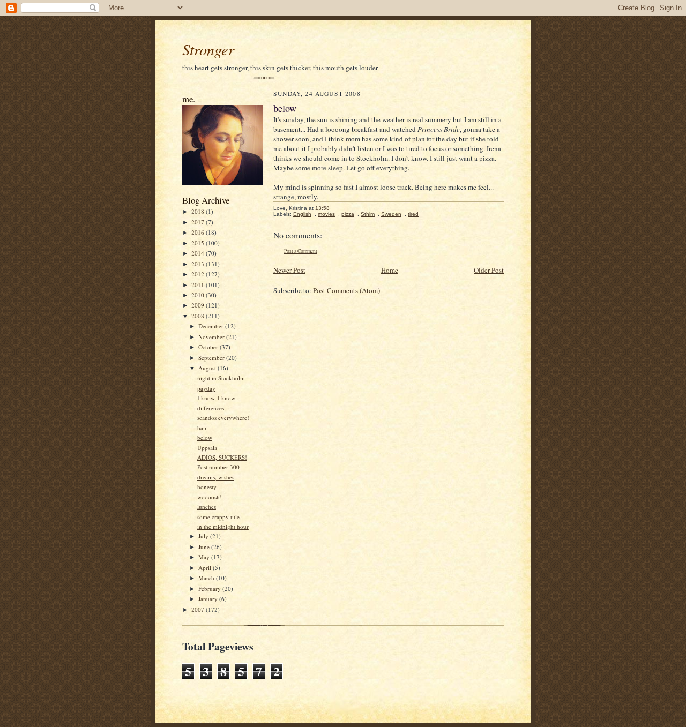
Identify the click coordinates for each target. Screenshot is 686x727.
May (204, 557)
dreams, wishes (215, 477)
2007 (198, 609)
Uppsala (207, 448)
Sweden (391, 214)
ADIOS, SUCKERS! (222, 457)
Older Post (489, 270)
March (207, 578)
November (212, 337)
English (302, 214)
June (204, 547)
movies (326, 214)
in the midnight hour (223, 526)
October (209, 347)
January (208, 599)
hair (202, 428)
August (208, 368)
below (204, 437)
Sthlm (368, 214)
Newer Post (289, 270)
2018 (198, 211)
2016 (198, 232)
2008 (198, 316)
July (204, 536)
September (212, 358)
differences (210, 408)
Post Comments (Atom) (346, 290)
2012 (198, 274)
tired (413, 214)
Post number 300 (218, 467)
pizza (347, 214)
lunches (206, 507)
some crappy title (218, 517)
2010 (198, 295)
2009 (198, 305)
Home (389, 270)
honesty (207, 487)
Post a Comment (300, 251)
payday (206, 388)
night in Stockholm (221, 378)
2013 (198, 264)
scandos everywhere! (223, 418)
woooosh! (209, 497)
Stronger (208, 49)
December (211, 326)
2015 (198, 243)
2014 (198, 253)
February (210, 588)
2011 (198, 285)
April (205, 568)
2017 (198, 222)
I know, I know (216, 398)
